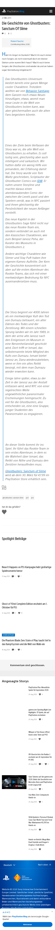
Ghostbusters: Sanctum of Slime (25, 471)
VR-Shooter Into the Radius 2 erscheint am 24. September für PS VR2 (40, 757)
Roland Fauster (17, 41)
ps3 (27, 498)
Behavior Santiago (37, 91)
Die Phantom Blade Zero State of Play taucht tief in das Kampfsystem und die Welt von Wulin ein (26, 642)
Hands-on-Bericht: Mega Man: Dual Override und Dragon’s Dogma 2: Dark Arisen (39, 842)
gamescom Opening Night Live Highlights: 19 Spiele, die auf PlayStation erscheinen (40, 712)
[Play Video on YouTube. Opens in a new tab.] (19, 786)
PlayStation (15, 11)
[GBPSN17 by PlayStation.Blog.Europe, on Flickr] (25, 138)
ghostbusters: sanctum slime (13, 498)
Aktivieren (27, 924)
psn (32, 498)
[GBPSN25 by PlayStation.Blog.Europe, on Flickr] (25, 438)
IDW (39, 181)
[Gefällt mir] (19, 576)
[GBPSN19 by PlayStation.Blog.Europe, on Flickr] (25, 305)
